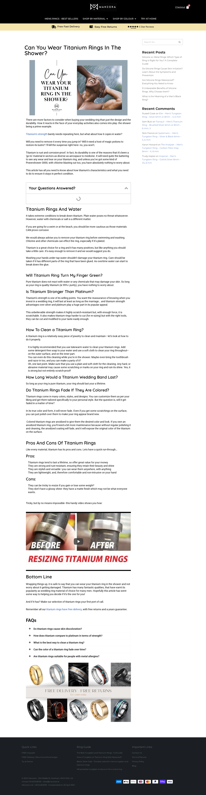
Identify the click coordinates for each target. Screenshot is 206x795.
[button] (126, 188)
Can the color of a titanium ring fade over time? (59, 649)
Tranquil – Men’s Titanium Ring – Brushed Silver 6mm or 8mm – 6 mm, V (162, 125)
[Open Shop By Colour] (135, 18)
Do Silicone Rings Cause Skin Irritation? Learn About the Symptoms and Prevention (162, 72)
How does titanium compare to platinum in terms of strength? (67, 635)
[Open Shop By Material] (107, 18)
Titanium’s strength (36, 134)
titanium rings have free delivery (64, 609)
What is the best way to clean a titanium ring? (58, 642)
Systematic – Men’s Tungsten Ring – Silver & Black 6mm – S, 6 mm (161, 136)
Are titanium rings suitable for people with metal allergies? (66, 656)
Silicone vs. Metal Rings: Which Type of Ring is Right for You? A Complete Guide (162, 60)
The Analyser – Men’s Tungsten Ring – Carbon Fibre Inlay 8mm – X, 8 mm (162, 148)
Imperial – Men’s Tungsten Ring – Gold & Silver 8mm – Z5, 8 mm (161, 159)
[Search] (180, 42)
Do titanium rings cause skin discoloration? (57, 628)
